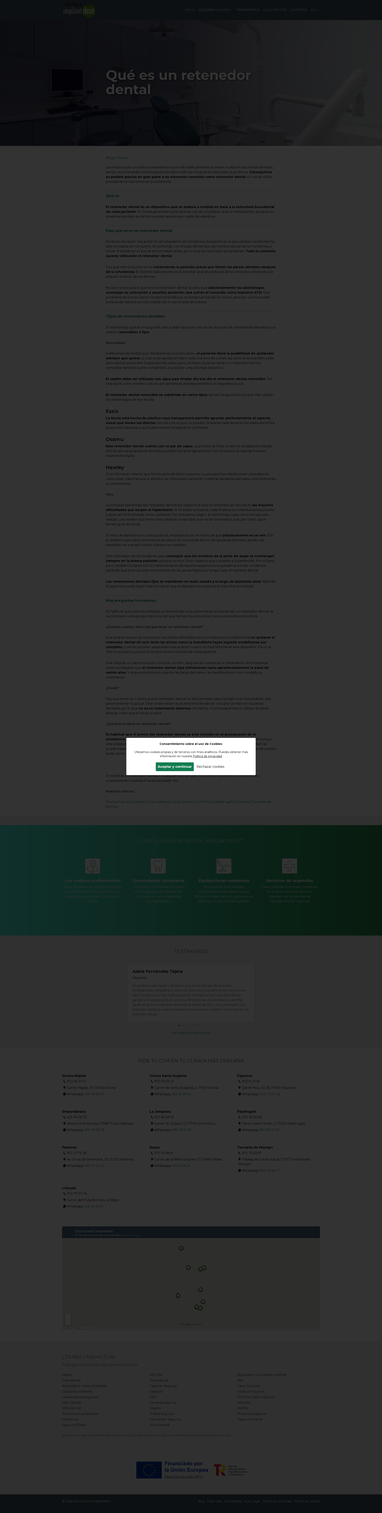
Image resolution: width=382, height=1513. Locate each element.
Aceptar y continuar (175, 767)
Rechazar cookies (210, 767)
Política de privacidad (207, 756)
